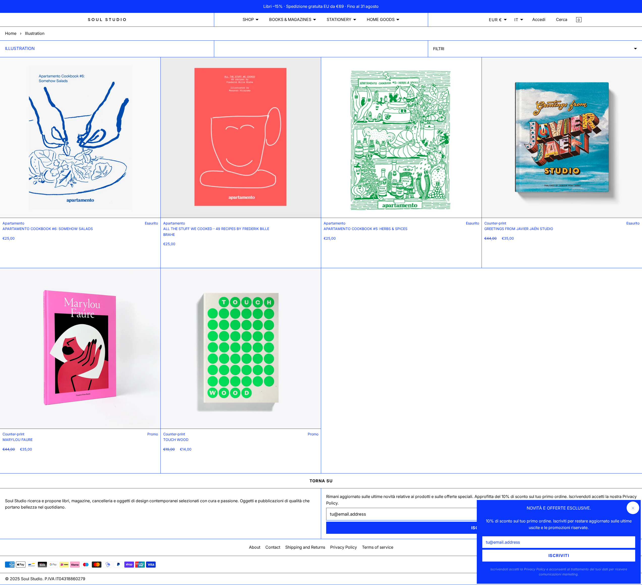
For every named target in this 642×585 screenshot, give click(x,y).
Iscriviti (558, 555)
